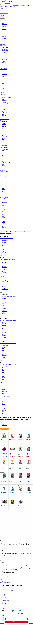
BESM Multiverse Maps (3, 479)
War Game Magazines (5, 73)
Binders (3, 152)
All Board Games (2, 259)
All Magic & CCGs (2, 343)
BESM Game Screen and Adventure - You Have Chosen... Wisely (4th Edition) (20, 479)
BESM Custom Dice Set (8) (28, 492)
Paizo (2, 248)
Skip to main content (3, 0)
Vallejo (3, 187)
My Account (19, 4)
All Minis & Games (2, 296)
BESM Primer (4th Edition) (12, 505)
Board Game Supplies (5, 49)
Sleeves (3, 153)
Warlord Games (4, 137)
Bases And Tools (4, 176)
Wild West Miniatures (4, 102)
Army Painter (3, 189)
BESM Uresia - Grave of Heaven (28, 439)
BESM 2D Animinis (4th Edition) (12, 492)
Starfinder (3, 244)
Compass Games (4, 288)
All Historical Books (4, 206)
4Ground (3, 111)
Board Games (2, 15)
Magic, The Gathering (5, 149)
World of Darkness (4, 24)
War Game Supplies (4, 74)
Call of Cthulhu (4, 242)
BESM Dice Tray (19, 505)
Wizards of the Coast (4, 35)
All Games (1, 9)
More (1, 20)
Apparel (3, 216)
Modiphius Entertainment (5, 38)
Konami (3, 354)
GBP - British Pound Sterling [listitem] (5, 6)
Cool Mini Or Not (4, 61)
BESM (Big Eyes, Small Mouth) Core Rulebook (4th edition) (12, 439)
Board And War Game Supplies (6, 366)
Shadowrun (3, 25)
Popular (3, 220)
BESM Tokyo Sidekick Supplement (3, 492)
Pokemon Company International (6, 162)
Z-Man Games (4, 62)
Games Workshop (4, 109)
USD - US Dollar (8, 3)
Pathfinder (3, 23)
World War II (3, 75)
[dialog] (16, 559)
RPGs (1, 14)
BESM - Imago (19, 452)
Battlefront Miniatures (4, 136)
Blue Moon (3, 140)
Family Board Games (4, 51)
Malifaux (3, 303)
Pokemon (3, 150)
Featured (3, 224)
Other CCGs (3, 151)
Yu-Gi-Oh (3, 346)
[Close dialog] (27, 608)
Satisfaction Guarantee (6, 603)
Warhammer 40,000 (4, 96)
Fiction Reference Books (5, 203)
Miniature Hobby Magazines (5, 103)
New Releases (4, 223)
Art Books (3, 205)
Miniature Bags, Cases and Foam (6, 127)
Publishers (12, 238)
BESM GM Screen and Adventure (12, 453)
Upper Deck (3, 164)
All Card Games (4, 262)
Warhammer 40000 (4, 298)
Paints (2, 129)
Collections (1, 8)
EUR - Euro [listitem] (24, 3)
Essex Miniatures (4, 332)
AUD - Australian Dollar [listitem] (14, 3)
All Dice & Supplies (2, 364)
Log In (25, 4)
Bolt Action (3, 123)
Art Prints (3, 214)
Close (1, 579)
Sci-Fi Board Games (4, 52)
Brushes (3, 368)
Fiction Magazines (4, 202)
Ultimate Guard (4, 191)
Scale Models (3, 128)
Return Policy (5, 601)
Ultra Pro (3, 188)
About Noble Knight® (6, 600)
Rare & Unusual (4, 221)
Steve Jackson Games (4, 59)
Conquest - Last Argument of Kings (6, 101)
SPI (2, 84)
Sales (2, 226)
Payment (4, 595)
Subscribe (16, 622)
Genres (3, 228)
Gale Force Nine (4, 115)
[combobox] (4, 12)
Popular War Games (4, 72)
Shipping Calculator (5, 602)
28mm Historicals (4, 126)
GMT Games (3, 286)
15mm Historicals (4, 125)
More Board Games (4, 272)
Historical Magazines (4, 390)
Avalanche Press (4, 88)
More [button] (1, 422)
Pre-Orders (3, 222)
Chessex (3, 190)
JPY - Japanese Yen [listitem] (12, 6)
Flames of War (4, 124)
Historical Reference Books (5, 204)
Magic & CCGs (24, 231)
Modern (3, 76)
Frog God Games (4, 37)
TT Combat (3, 114)
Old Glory (3, 138)
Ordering (4, 594)
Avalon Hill (3, 85)
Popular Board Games (5, 47)
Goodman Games (4, 36)
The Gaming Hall (5, 230)
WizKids (3, 309)
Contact (17, 4)
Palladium (3, 39)
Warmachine (3, 300)
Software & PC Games (5, 210)
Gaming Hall (2, 7)
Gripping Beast (4, 335)
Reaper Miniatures (4, 110)
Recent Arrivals (9, 238)
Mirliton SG (3, 141)
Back (1, 255)
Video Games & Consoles (5, 209)
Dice (2, 27)
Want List (23, 4)
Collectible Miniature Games (5, 299)
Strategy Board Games (5, 50)
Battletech (3, 99)
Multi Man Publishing (4, 86)
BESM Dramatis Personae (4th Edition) (29, 453)
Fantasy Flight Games (4, 58)
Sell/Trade (1, 230)
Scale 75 (3, 192)
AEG (2, 166)
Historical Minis (20, 231)
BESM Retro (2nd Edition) (29, 479)
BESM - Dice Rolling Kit (20, 492)
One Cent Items (4, 227)
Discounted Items (4, 225)
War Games (2, 16)
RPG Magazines (4, 26)
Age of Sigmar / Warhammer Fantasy (6, 97)
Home (3, 424)
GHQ (2, 135)
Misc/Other (3, 217)
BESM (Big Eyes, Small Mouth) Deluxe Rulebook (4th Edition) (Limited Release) (4, 453)
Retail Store (14, 4)
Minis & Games (2, 17)
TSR (2, 34)
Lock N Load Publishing (5, 87)
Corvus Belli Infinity (4, 100)
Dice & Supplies (2, 19)
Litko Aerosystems (4, 380)
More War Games (4, 290)
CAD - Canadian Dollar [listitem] (20, 3)
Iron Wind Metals (4, 312)
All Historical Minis (2, 320)
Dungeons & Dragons (5, 22)
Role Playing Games (3, 231)
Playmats (3, 154)
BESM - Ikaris (2, 439)
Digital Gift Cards (4, 211)
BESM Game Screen (3, 505)
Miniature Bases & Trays (5, 326)
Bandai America (4, 165)
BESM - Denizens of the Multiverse (12, 479)
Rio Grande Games (4, 60)
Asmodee (3, 268)
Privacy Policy (5, 597)
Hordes (3, 301)
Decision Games (4, 83)
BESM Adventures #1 (20, 439)
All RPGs (1, 238)
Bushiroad (3, 357)
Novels (3, 201)
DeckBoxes (3, 349)
